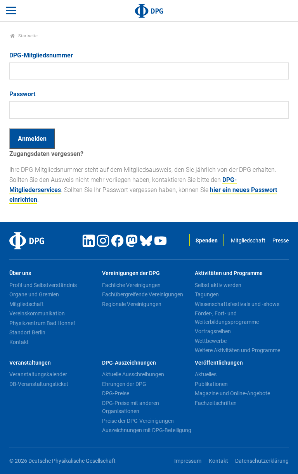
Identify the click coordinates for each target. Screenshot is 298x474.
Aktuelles (206, 374)
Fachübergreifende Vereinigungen (142, 294)
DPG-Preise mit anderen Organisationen (130, 407)
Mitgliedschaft (248, 240)
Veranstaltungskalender (38, 374)
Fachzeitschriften (216, 403)
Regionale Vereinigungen (131, 304)
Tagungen (207, 294)
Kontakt (19, 342)
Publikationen (211, 384)
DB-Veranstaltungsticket (38, 384)
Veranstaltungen (30, 363)
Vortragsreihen (213, 331)
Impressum (187, 461)
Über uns (20, 273)
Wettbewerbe (211, 341)
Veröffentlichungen (219, 363)
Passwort (22, 94)
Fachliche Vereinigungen (131, 285)
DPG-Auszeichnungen (129, 363)
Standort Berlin (27, 332)
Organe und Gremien (34, 294)
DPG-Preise (115, 393)
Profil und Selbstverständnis (43, 285)
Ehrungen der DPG (124, 384)
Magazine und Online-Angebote (232, 393)
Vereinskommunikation (37, 313)
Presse (280, 240)
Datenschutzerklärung (262, 461)
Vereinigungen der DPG (131, 273)
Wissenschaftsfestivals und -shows (237, 304)
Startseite (27, 35)
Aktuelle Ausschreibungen (133, 374)
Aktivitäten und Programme (229, 273)
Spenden (207, 240)
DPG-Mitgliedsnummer (41, 55)
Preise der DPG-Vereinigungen (138, 421)
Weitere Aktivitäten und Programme (237, 350)
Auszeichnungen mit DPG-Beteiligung (146, 430)
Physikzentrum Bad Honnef (42, 323)
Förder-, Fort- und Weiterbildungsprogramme (227, 317)
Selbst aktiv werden (218, 285)
